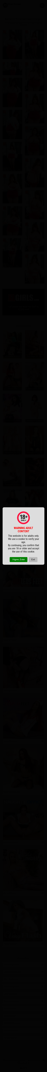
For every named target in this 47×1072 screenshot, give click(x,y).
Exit (33, 559)
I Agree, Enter (18, 559)
